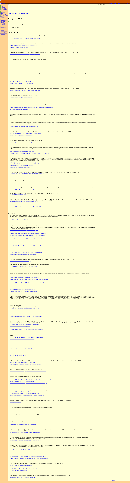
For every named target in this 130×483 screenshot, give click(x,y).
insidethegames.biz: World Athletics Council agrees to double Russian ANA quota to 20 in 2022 (25, 206)
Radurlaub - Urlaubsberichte (2, 13)
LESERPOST (114, 3)
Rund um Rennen (3, 20)
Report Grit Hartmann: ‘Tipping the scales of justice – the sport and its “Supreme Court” (24, 219)
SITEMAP (119, 3)
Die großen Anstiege (4, 14)
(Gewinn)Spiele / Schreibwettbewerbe (3, 33)
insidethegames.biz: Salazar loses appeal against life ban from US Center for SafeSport (24, 36)
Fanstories (2, 30)
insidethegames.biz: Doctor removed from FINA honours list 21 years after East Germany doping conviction (27, 391)
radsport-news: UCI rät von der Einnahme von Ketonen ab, (19, 167)
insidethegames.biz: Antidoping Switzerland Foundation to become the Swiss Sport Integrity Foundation (26, 262)
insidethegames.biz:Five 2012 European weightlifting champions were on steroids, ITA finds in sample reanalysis (28, 371)
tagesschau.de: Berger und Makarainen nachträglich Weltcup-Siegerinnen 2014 (22, 83)
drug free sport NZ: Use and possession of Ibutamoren (18, 194)
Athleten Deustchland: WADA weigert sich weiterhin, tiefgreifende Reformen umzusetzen (24, 324)
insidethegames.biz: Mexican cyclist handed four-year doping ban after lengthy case (23, 45)
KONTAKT (124, 3)
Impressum (114, 480)
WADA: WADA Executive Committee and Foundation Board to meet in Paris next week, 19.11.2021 (26, 327)
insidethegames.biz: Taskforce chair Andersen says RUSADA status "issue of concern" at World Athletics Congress (28, 383)
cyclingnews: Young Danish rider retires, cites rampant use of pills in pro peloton (23, 424)
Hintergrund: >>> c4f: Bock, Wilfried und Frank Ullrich (19, 47)
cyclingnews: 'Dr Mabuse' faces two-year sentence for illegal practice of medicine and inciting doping (26, 238)
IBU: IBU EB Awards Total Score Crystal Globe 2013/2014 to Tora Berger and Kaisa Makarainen (26, 81)
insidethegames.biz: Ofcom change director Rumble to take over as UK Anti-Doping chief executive (26, 316)
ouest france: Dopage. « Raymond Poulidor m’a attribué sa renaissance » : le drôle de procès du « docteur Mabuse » (28, 233)
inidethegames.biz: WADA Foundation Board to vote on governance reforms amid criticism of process (26, 329)
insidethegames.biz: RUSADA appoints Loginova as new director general (22, 189)
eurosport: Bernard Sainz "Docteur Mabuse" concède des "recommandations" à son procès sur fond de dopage (27, 235)
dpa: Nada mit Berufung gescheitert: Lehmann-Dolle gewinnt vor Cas (21, 348)
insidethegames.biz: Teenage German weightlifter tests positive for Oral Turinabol (23, 254)
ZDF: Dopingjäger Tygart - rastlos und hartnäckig (18, 355)
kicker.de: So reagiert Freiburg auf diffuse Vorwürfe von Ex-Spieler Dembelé (22, 449)
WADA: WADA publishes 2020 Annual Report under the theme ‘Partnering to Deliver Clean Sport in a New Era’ (28, 456)
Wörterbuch (3, 24)
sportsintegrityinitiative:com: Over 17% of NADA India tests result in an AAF (22, 477)
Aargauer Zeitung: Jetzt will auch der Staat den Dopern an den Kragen (21, 142)
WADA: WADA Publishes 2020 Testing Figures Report (19, 67)
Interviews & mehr (4, 9)
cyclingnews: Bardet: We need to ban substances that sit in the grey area (21, 300)
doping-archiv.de (3, 27)
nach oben (9, 480)
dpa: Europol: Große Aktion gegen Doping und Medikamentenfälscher (21, 135)
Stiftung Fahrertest (4, 8)
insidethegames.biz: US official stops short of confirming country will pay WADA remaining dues (25, 277)
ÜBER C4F (128, 3)
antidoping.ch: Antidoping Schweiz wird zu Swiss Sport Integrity (20, 261)
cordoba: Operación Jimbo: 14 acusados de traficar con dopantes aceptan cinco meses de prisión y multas (26, 337)
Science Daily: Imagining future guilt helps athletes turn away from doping (22, 151)
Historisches (3, 21)
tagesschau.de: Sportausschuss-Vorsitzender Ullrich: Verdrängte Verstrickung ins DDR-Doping (25, 74)
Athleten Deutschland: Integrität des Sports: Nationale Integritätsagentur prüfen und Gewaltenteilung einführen (27, 173)
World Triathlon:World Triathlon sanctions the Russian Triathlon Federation (22, 124)
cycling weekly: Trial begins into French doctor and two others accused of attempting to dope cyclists (26, 231)
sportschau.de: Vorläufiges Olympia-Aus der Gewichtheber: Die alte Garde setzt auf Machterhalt (25, 105)
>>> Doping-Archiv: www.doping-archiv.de (19, 13)
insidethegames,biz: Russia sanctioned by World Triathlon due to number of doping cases (24, 126)
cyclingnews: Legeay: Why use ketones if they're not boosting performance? (22, 165)
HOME (110, 3)
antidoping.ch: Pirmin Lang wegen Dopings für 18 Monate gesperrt (20, 465)
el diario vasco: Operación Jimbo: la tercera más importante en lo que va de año (22, 340)
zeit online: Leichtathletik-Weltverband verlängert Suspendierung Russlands (22, 381)
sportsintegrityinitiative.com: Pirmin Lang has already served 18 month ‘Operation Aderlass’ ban (25, 468)
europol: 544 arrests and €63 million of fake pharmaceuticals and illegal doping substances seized (25, 133)
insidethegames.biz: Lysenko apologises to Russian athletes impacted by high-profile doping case (25, 440)
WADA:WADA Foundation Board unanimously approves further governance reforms (23, 275)
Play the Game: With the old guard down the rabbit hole (19, 109)
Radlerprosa (3, 17)
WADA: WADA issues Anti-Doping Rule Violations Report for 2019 (21, 97)
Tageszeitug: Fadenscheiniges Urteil (15, 402)
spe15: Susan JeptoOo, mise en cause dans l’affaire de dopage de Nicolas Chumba (23, 289)
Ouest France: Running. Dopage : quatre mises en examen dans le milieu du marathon (23, 291)
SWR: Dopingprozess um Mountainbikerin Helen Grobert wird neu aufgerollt (22, 362)
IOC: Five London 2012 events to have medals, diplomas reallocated (21, 415)
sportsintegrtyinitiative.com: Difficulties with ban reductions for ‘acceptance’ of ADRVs (24, 201)
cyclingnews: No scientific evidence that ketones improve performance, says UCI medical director (25, 163)
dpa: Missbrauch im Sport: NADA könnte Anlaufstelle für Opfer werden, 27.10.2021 (23, 266)
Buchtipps (2, 22)
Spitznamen (3, 7)
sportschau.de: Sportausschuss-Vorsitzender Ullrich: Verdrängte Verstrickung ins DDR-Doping (25, 54)
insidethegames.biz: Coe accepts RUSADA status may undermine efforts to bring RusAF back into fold (26, 384)
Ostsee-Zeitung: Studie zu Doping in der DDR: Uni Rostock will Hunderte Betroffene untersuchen (26, 245)
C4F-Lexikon (3, 23)
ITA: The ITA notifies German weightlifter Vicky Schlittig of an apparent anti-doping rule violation (26, 252)
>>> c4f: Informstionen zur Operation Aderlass (19, 470)
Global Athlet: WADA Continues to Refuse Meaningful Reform (20, 326)
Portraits (2, 6)
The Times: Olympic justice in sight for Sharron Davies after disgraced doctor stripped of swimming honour (27, 395)
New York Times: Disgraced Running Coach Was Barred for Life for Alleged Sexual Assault (25, 38)
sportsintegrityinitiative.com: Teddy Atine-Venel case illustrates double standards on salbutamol (25, 432)
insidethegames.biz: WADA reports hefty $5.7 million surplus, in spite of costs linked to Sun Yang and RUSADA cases (29, 458)
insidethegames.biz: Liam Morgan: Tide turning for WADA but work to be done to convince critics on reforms (27, 282)
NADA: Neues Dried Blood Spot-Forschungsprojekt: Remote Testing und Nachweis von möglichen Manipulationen (28, 181)
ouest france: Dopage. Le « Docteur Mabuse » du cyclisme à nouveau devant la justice (24, 230)
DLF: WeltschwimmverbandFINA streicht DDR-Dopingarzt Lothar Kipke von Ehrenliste (24, 393)
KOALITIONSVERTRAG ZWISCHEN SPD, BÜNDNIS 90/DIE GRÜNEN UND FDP (24, 308)
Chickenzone (3, 34)
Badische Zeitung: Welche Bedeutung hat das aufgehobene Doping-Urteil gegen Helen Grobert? (25, 364)
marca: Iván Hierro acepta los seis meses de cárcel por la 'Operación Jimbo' (22, 339)
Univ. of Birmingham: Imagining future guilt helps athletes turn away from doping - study (24, 149)
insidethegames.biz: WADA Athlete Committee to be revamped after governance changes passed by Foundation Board (29, 279)
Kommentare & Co (4, 31)
